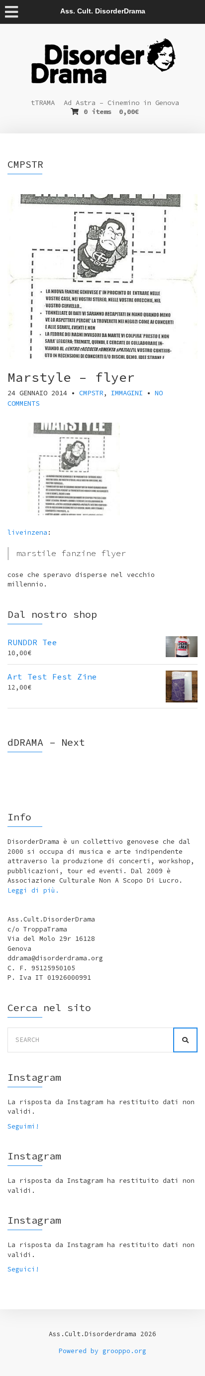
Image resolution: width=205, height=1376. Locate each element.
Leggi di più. (33, 890)
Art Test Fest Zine (52, 677)
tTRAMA (43, 102)
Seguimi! (23, 1126)
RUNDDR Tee (32, 642)
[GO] (185, 1040)
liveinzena (27, 532)
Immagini (127, 392)
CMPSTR (91, 392)
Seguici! (23, 1269)
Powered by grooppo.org (102, 1351)
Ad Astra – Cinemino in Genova (121, 102)
